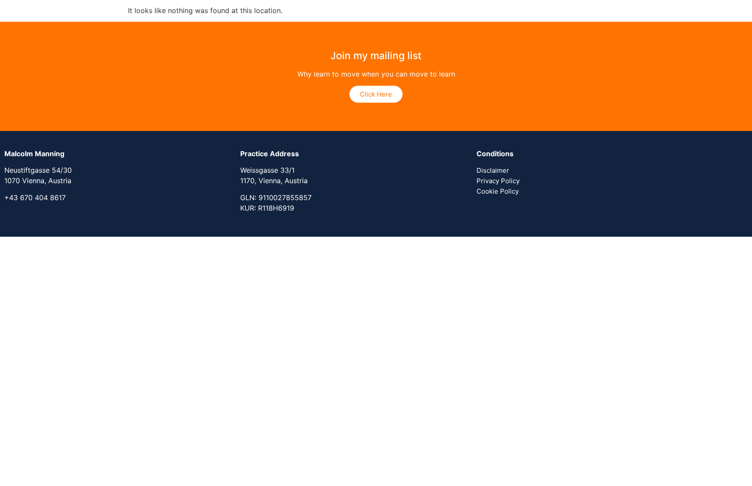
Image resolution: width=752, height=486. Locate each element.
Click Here (376, 94)
